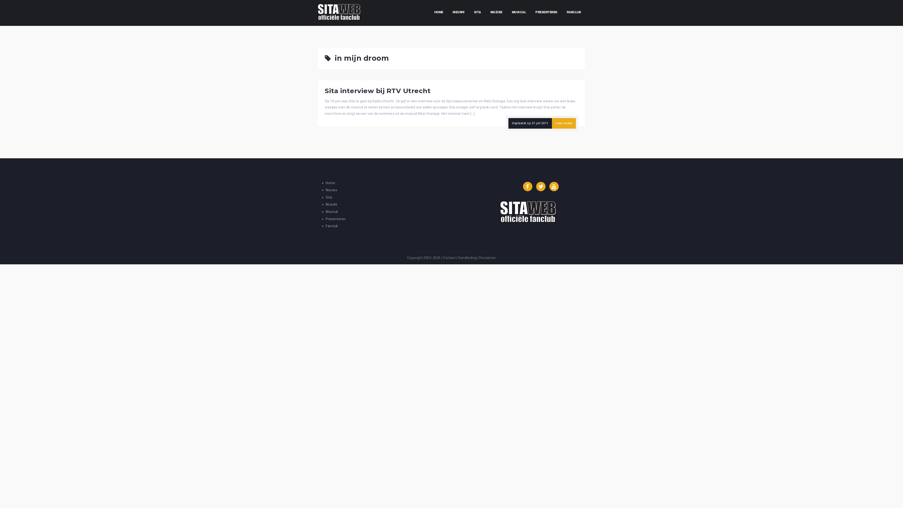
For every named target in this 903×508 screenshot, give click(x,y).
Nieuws (459, 12)
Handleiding (467, 258)
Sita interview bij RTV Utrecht (378, 91)
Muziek (497, 12)
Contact (449, 258)
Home (438, 12)
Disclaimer (487, 258)
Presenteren (546, 12)
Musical (519, 12)
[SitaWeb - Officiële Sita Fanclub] (338, 13)
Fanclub (574, 12)
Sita (477, 12)
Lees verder (564, 123)
